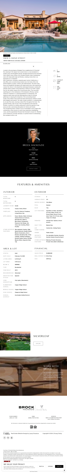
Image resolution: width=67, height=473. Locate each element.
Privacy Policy (58, 433)
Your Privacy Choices (33, 471)
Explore (38, 343)
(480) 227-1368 (33, 154)
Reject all (41, 466)
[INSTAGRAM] (4, 437)
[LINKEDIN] (8, 437)
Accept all (59, 466)
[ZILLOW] (11, 437)
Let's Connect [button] (50, 385)
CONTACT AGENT (33, 168)
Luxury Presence (34, 433)
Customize (50, 466)
